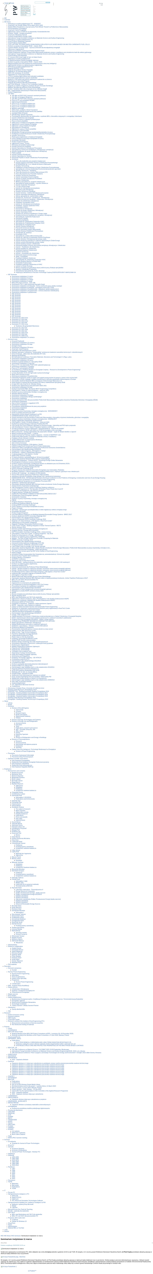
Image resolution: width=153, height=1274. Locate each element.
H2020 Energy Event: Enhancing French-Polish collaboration (31, 446)
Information (15, 975)
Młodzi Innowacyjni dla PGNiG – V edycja (25, 433)
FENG (10, 1028)
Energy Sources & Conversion (25, 891)
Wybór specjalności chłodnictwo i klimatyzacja (26, 622)
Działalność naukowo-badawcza (26, 790)
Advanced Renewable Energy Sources (28, 904)
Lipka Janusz (16, 850)
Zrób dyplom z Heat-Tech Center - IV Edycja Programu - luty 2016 (32, 533)
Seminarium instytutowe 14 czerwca (23, 337)
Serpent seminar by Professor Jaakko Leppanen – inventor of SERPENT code (36, 435)
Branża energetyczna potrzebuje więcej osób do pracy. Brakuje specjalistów (39, 267)
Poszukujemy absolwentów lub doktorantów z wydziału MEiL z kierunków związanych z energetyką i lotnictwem (47, 116)
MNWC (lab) (19, 882)
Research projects (21, 934)
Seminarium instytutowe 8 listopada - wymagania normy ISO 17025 (33, 287)
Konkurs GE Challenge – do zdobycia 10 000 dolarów (29, 473)
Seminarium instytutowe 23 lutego (22, 395)
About (6, 701)
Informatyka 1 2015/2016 (23, 797)
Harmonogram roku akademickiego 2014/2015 (26, 587)
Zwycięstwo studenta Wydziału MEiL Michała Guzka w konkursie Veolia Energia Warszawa (40, 484)
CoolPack (15, 1219)
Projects (6, 1026)
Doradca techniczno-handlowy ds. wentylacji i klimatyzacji (34, 215)
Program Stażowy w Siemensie (22, 501)
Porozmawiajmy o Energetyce (17, 28)
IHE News (7, 22)
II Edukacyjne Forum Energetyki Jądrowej (25, 495)
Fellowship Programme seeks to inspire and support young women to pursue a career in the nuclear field (44, 377)
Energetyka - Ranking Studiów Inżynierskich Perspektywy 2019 (28, 696)
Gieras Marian (16, 805)
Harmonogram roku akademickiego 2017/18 (25, 466)
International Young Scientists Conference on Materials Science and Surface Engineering (36, 38)
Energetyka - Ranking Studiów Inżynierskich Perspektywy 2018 (28, 694)
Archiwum (15, 159)
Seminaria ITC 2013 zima (20, 321)
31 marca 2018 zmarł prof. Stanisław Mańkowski (27, 465)
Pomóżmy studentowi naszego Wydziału (24, 634)
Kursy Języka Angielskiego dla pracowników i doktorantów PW (31, 676)
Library (10, 703)
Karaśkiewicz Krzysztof (19, 828)
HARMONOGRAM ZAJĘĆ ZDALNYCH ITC (25, 416)
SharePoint (11, 1223)
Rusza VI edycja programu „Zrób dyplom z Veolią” (27, 444)
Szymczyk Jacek (17, 922)
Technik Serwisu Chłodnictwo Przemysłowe (29, 231)
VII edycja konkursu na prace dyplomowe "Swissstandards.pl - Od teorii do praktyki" (38, 428)
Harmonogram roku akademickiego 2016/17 (25, 517)
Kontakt (14, 970)
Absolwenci (11, 1007)
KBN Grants (12, 1018)
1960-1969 (15, 1158)
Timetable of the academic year (21, 651)
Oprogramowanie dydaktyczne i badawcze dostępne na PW (27, 1202)
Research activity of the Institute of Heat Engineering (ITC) (26, 1021)
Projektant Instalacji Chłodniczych (26, 250)
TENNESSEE (12, 1119)
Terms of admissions (18, 977)
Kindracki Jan (16, 831)
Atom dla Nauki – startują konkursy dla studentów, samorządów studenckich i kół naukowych (41, 562)
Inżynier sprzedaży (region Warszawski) (28, 229)
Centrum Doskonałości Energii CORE (20, 36)
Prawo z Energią (17, 508)
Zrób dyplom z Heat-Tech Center (22, 575)
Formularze (11, 1180)
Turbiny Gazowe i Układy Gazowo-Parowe (25, 1005)
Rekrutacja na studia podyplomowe (19, 58)
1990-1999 (15, 1163)
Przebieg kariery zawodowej (24, 846)
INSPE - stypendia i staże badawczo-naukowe (26, 605)
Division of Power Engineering (25, 751)
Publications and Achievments (25, 799)
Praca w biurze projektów (20, 121)
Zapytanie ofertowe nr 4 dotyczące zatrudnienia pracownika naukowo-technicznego (38, 1068)
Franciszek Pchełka (18, 409)
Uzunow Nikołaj (17, 929)
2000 (13, 1173)
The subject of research (23, 809)
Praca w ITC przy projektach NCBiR (23, 100)
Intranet (6, 1231)
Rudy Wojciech (16, 907)
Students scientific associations (18, 758)
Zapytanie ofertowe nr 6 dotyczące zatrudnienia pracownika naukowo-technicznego (38, 1071)
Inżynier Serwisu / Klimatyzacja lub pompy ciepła (31, 239)
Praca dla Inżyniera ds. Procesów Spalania (29, 174)
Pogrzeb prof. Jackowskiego (21, 649)
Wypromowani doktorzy (23, 716)
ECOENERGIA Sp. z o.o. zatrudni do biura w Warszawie (33, 164)
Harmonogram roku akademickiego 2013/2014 (26, 613)
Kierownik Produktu (22, 218)
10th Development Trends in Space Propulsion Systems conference (33, 487)
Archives (7, 1139)
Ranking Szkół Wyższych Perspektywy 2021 (22, 697)
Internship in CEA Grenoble (20, 130)
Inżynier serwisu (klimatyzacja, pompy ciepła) (30, 242)
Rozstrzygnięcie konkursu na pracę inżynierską (26, 462)
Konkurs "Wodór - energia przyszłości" (20, 33)
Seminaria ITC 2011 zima (20, 329)
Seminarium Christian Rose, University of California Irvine (26, 688)
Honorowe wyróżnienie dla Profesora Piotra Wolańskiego (30, 567)
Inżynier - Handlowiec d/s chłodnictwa (27, 247)
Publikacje (19, 789)
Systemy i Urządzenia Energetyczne (23, 990)
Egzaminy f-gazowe (22, 734)
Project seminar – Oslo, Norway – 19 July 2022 (26, 1089)
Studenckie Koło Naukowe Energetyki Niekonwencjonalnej (30, 762)
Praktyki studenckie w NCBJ (21, 441)
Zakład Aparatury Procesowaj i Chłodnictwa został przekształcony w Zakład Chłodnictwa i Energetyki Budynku (46, 616)
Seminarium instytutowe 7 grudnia (22, 371)
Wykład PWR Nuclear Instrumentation (24, 640)
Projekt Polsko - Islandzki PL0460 (22, 673)
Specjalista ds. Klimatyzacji (20, 127)
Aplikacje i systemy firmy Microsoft (22, 1204)
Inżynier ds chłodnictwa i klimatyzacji (27, 201)
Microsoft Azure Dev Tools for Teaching (20, 1209)
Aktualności (19, 942)
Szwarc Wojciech (17, 961)
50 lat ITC (11, 1145)
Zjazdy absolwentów (18, 1009)
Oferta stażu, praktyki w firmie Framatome (25, 110)
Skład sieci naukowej (18, 1132)
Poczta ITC (11, 1192)
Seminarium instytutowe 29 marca (22, 360)
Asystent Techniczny (22, 251)
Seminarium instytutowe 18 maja (22, 387)
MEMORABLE (12, 1057)
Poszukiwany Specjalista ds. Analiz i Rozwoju (30, 271)
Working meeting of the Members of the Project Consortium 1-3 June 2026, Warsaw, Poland (40, 1035)
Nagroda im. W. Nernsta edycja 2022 (19, 71)
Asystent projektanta (22, 220)
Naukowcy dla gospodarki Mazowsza (27, 326)
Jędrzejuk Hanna (17, 825)
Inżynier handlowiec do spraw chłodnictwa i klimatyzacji (29, 151)
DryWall (10, 1116)
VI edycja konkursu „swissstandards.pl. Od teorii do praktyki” (30, 457)
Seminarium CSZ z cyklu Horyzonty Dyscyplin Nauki (28, 284)
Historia (18, 718)
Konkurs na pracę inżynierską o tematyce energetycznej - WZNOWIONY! (34, 411)
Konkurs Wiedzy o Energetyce (21, 557)
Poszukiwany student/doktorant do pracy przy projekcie (29, 406)
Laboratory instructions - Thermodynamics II (29, 889)
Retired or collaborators (15, 946)
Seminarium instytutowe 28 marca (22, 347)
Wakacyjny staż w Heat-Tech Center (23, 560)
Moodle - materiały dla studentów (18, 1211)
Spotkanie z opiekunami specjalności (23, 482)
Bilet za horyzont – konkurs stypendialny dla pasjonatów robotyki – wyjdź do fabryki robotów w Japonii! (44, 432)
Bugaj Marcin (16, 782)
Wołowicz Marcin (17, 939)
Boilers (18, 835)
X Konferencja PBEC (18, 662)
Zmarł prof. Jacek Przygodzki (17, 30)
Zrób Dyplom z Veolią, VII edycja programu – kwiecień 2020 (30, 422)
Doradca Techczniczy (18, 135)
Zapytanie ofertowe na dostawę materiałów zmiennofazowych (31, 1104)
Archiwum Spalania (18, 1148)
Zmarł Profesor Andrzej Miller (17, 43)
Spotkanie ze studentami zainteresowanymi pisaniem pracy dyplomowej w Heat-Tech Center (41, 608)
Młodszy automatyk (18, 108)
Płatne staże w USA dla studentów (22, 637)
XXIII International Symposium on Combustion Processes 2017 (31, 481)
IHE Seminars (12, 274)
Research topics (21, 713)
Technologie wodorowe (19, 1004)
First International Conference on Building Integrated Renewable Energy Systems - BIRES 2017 (42, 514)
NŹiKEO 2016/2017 (22, 902)
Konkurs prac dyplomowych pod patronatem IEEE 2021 (29, 385)
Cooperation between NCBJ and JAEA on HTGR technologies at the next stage (37, 430)
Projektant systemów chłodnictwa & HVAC (29, 264)
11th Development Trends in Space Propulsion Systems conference (33, 427)
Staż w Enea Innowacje (19, 443)
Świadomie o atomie (18, 581)
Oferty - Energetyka (22, 256)
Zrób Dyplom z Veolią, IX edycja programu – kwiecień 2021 (30, 390)
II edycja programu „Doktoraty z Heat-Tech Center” (27, 544)
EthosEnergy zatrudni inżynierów (22, 114)
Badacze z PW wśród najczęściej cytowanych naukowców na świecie (30, 79)
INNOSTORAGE (13, 1103)
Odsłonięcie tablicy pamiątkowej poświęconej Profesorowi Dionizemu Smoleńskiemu (38, 447)
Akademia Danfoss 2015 (19, 565)
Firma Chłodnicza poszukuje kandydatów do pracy (28, 138)
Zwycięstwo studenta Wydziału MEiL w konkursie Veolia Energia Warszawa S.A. (37, 381)
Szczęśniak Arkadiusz (19, 919)
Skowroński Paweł (18, 916)
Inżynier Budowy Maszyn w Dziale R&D (28, 261)
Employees (19, 746)
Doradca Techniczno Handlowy (25, 191)
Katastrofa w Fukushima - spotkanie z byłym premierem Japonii (31, 603)
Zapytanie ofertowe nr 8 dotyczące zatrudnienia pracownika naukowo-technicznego (38, 1074)
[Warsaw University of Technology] (15, 14)
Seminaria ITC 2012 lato (19, 328)
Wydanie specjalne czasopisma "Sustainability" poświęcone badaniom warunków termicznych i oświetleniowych (47, 352)
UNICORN (11, 1112)
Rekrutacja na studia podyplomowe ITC (20, 39)
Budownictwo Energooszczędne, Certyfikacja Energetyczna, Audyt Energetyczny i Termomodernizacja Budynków (47, 999)
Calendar (7, 20)
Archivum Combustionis (19, 1150)
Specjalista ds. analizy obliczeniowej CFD (29, 236)
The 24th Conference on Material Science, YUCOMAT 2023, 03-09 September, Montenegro (40, 1049)
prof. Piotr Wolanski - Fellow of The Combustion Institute (25, 84)
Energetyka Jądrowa (18, 1000)
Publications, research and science (27, 728)
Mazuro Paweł (16, 857)
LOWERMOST (12, 1096)
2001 (13, 1175)
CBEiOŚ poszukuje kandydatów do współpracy (27, 611)
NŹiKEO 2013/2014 (22, 896)
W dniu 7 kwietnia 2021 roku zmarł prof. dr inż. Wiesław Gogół (27, 89)
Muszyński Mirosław (18, 869)
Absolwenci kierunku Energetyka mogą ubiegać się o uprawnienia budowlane (36, 476)
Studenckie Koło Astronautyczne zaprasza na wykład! (28, 675)
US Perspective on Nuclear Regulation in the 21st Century (30, 584)
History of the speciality (19, 978)
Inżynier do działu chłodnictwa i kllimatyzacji (29, 210)
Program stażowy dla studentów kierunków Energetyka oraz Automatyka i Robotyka (38, 470)
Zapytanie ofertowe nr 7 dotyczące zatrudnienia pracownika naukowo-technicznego (38, 1073)
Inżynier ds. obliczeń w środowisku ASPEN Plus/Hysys (33, 237)
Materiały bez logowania (23, 853)
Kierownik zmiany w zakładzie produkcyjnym (26, 119)
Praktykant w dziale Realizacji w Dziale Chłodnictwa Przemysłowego (33, 134)
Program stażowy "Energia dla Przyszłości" (25, 492)
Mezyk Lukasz (16, 858)
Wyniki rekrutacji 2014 (19, 595)
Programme (15, 980)
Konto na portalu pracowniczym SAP (23, 412)
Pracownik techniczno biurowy (25, 228)
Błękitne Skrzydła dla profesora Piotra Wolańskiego (24, 87)
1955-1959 (15, 1157)
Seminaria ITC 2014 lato (19, 319)
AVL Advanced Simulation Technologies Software (27, 1200)
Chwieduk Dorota (17, 792)
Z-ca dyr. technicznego (23, 186)
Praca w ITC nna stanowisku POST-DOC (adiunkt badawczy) (31, 365)
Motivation (15, 1183)
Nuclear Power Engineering (17, 972)
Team (17, 726)
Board (10, 704)
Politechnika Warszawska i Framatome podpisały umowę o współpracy (34, 436)
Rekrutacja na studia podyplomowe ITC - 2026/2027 (24, 23)
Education (19, 724)
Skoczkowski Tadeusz (19, 914)
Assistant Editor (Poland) (19, 113)
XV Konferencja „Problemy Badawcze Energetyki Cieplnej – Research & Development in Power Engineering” (46, 369)
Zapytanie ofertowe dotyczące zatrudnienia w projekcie (29, 1099)
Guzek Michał (16, 822)
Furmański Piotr (17, 802)
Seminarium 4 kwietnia (19, 497)
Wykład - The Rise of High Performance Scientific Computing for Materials (35, 538)
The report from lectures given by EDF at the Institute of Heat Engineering (35, 551)
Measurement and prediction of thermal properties (27, 1023)
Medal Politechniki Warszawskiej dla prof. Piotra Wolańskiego (31, 576)
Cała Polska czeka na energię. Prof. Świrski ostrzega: (28, 546)
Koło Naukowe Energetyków (21, 760)
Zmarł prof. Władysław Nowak (17, 35)
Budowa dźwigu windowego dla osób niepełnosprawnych (30, 641)
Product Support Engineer (20, 141)
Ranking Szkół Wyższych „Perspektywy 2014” (22, 689)
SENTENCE (12, 1056)
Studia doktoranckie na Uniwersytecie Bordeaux (27, 439)
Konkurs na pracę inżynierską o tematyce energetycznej (29, 498)
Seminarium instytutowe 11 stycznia (23, 363)
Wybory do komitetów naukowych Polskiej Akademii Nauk (26, 51)
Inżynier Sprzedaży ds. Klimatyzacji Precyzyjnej (27, 148)
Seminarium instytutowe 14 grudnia (23, 366)
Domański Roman (17, 950)
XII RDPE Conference (19, 559)
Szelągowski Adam (18, 920)
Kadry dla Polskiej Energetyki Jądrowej (24, 654)
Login (101, 4)
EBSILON (15, 1196)
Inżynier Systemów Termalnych (25, 185)
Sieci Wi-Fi (11, 1212)
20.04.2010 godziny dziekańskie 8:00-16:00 (25, 670)
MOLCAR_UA (12, 1047)
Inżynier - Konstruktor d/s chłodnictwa (27, 253)
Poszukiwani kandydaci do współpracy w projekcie (28, 586)
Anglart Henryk (16, 948)
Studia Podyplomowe (15, 92)
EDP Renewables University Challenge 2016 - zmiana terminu (31, 532)
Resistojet (19, 860)
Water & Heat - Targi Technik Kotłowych (24, 632)
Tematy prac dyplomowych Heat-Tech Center (26, 610)
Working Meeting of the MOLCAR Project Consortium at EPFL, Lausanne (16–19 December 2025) (42, 1033)
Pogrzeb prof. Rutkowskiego (21, 648)
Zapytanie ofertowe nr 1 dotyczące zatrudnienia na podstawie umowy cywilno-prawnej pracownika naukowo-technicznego (50, 1063)
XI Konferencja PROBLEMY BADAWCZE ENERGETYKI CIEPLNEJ (33, 621)
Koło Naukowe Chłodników (20, 763)
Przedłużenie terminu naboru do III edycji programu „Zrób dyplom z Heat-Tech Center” (38, 571)
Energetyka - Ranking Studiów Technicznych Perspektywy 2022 (28, 699)
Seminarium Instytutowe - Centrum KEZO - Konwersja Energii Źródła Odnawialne (37, 460)
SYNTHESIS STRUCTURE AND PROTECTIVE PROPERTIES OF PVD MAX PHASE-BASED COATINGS (49, 1045)
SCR (9, 1115)
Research (19, 741)
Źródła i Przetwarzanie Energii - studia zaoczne (30, 893)
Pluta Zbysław (16, 956)
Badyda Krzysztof (17, 772)
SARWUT (11, 1127)
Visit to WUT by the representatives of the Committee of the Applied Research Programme (40, 1091)
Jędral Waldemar (17, 951)
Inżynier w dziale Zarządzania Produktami (29, 178)
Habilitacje (11, 1153)
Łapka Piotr (15, 851)
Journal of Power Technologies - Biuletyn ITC (26, 1152)
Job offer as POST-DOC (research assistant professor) (29, 95)
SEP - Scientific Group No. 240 (25, 729)
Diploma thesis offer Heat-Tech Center (24, 630)
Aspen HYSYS (16, 1197)
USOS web (23, 15)
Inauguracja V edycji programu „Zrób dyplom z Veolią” (29, 451)
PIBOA (14, 500)
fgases (18, 736)
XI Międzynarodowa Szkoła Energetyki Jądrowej (23, 60)
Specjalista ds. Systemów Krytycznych (28, 216)
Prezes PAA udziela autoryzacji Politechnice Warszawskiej (30, 474)
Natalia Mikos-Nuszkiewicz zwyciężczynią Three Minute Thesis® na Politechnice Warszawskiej (38, 27)
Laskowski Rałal (17, 841)
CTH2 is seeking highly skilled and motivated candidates (26, 76)
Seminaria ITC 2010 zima (20, 332)
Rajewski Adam (17, 888)
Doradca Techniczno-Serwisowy (26, 175)
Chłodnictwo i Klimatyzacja (20, 989)
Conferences (16, 686)
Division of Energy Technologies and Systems (26, 719)
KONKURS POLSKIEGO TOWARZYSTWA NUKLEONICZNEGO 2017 (34, 494)
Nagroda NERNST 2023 (15, 68)
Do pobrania (12, 1141)
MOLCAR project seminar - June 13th (23, 283)
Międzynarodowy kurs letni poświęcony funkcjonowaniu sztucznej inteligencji (32, 63)
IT (4, 1190)
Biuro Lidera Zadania (18, 1134)
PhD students (12, 964)
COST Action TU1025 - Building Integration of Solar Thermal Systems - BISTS (36, 525)
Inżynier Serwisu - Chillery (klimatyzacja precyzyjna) (32, 193)
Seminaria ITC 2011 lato (19, 331)
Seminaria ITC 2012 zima (20, 324)
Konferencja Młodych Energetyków (23, 627)
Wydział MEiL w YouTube (16, 1228)
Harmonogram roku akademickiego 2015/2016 (26, 541)
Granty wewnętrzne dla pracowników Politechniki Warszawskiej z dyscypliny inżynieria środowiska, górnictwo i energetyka (50, 417)
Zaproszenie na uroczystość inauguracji (24, 522)
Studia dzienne (13, 987)
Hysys (10, 1224)
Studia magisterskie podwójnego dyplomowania (27, 420)
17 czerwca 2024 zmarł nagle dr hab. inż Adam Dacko (25, 57)
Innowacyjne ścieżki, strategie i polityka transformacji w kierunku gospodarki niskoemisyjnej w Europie (44, 379)
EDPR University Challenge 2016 (22, 540)
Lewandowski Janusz (18, 843)
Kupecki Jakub (16, 954)
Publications (19, 815)
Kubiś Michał (16, 837)
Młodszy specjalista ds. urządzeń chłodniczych (30, 181)
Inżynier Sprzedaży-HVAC (24, 212)
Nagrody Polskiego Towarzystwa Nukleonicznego (27, 524)
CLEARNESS (12, 1030)
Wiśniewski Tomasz (18, 936)
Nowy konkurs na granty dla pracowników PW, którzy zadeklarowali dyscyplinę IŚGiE (38, 382)
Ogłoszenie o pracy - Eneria (20, 143)
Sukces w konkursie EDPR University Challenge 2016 (29, 519)
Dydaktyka (19, 787)
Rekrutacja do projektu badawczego (23, 145)
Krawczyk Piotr (16, 833)
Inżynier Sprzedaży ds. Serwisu (22, 156)
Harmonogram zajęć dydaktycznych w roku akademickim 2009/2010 (33, 680)
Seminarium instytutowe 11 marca (22, 276)
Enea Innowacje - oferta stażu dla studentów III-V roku (29, 354)
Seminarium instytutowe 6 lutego (22, 281)
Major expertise (20, 810)
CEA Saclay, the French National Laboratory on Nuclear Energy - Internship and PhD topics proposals (44, 425)
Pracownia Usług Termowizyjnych (22, 757)
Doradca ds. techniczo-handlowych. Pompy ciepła (31, 213)
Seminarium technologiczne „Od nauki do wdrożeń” (28, 490)
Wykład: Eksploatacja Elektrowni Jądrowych (26, 646)
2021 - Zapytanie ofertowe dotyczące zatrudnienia (27, 1094)
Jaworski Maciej (17, 823)
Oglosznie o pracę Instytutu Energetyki (24, 126)
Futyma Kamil (16, 804)
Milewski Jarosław (17, 862)
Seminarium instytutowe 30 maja (22, 344)
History (18, 732)
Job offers (11, 93)
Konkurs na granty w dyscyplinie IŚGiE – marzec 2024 (25, 46)
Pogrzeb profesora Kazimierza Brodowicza (25, 669)
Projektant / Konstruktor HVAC (25, 202)
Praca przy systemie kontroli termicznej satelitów (27, 111)
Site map (101, 3)
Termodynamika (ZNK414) (24, 886)
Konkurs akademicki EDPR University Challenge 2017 (29, 516)
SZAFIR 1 (11, 1076)
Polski (7, 3)
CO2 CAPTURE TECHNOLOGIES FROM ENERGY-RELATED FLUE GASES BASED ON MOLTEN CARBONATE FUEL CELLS (49, 44)
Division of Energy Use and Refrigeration (25, 721)
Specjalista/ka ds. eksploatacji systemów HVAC (31, 259)
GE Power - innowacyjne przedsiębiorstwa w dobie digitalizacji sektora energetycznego (39, 509)
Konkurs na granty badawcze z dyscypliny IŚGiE (27, 362)
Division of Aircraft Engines (20, 708)
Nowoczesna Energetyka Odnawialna (24, 1002)
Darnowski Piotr (17, 795)
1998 (13, 1170)
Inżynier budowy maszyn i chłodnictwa (28, 244)
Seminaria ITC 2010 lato (19, 334)
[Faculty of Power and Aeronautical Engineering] (5, 15)
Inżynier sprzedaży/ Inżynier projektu (27, 177)
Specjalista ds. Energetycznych (25, 224)
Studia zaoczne (13, 994)
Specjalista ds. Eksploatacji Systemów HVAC (30, 221)
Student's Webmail (25, 10)
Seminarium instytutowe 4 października (24, 292)
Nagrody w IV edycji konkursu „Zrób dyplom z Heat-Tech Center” (32, 521)
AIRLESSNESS (13, 1097)
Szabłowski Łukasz (18, 917)
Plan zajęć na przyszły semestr (21, 681)
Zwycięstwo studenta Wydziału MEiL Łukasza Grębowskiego (31, 459)
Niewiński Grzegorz (18, 871)
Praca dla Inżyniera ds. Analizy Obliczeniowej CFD (32, 172)
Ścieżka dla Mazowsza (15, 1110)
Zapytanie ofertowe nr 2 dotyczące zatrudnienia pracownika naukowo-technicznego (38, 1065)
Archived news (12, 339)
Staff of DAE (19, 710)
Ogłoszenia (19, 785)
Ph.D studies (12, 995)
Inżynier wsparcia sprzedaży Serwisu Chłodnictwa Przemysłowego (37, 162)
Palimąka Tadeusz (17, 877)
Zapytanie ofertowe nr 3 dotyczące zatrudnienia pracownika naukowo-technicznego (38, 1066)
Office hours (19, 731)
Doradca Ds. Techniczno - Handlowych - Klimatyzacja (32, 197)
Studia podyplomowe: (19, 683)
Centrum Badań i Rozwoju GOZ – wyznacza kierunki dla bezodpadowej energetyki (34, 47)
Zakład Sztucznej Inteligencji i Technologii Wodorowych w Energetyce (34, 749)
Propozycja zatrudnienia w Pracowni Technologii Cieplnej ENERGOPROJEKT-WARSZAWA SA (46, 272)
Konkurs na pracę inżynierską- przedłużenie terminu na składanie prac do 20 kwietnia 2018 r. (41, 463)
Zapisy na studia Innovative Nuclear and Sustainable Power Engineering (34, 606)
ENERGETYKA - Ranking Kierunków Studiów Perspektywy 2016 (28, 691)
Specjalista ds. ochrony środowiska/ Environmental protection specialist (38, 169)
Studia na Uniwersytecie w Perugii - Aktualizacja (27, 535)
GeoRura (11, 1061)
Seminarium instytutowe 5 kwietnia (23, 358)
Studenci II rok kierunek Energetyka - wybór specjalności (29, 549)
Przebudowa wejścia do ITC (21, 659)
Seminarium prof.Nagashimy (21, 656)
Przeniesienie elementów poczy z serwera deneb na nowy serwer (32, 629)
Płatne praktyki (16, 153)
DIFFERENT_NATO (14, 1038)
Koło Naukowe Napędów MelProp (22, 767)
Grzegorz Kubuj (17, 346)
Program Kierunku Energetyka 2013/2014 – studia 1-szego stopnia (33, 619)
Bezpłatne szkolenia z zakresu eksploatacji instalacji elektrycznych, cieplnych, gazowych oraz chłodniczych (45, 471)
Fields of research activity (16, 1015)
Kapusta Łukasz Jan (18, 827)
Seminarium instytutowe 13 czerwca (23, 342)
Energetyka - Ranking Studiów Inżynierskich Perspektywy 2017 (28, 693)
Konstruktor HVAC (21, 234)
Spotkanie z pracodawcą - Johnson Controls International (30, 626)
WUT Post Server (25, 8)
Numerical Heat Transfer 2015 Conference (25, 556)
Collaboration (16, 983)
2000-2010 (15, 1165)
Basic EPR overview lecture (20, 374)
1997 (13, 1169)
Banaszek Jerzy (17, 774)
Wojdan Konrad (17, 937)
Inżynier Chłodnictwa (22, 180)
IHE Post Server (25, 6)
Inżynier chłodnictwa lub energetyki (23, 118)
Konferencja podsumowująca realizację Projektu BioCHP (30, 424)
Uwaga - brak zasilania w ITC (21, 614)
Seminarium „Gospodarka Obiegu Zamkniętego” (27, 397)
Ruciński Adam (16, 906)
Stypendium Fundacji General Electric (24, 653)
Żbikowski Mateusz (18, 941)
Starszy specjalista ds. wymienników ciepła (29, 196)
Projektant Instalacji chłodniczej (26, 258)
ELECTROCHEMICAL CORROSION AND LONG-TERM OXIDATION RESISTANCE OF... (44, 1042)
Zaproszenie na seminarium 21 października (26, 583)
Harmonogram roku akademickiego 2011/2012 (26, 661)
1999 (13, 1172)
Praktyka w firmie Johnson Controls (23, 438)
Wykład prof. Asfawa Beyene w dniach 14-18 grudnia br (29, 678)
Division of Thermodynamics (21, 739)
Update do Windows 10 (19, 1221)
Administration (12, 945)
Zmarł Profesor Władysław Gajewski (19, 41)
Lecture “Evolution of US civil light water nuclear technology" (31, 373)
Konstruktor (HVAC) (22, 207)
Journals (10, 1147)
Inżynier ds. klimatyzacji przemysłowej (28, 188)
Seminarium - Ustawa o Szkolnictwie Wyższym (26, 452)
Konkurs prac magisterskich (20, 645)
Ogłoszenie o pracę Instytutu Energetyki (24, 124)
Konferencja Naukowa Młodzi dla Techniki (25, 503)
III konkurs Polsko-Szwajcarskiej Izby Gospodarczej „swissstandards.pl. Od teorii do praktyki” (41, 554)
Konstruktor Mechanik (19, 140)
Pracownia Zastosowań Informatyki (23, 755)
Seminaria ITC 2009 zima (20, 336)
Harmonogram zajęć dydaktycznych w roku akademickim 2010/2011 (33, 667)
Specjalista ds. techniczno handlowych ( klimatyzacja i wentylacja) (32, 149)
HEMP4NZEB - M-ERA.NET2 (17, 1101)
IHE (5, 18)
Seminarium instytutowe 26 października (24, 376)
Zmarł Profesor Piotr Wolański (17, 55)
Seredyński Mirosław (18, 910)
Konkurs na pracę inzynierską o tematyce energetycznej (29, 392)
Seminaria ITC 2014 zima (20, 317)
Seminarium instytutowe (19, 398)
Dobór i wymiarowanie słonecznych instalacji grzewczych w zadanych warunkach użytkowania (41, 618)
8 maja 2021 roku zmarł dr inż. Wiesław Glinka (26, 384)
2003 (13, 1178)
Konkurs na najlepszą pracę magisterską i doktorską (28, 536)
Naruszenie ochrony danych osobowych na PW (27, 414)
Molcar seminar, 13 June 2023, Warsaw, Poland (27, 1087)
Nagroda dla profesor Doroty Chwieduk (20, 70)
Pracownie (11, 753)
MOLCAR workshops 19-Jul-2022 (18, 73)
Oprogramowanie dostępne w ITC (18, 1194)
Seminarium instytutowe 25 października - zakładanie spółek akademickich (35, 289)
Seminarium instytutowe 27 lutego (22, 279)
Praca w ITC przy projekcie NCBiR (23, 368)
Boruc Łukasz (16, 779)
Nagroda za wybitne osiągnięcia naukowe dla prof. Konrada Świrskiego (30, 86)
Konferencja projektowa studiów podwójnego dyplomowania (31, 1108)
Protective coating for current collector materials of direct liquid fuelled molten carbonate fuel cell (46, 1044)
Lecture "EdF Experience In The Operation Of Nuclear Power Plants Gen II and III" (37, 489)
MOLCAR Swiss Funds (15, 1031)
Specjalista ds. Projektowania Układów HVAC (30, 223)
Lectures (18, 711)
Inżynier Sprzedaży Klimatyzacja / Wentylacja (30, 194)
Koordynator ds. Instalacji (24, 232)
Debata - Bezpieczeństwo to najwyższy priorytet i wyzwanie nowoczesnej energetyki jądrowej (41, 568)
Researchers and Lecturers (16, 771)
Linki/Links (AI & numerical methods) (27, 884)
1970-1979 (15, 1160)
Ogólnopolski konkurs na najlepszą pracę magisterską (25, 65)
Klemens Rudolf (17, 953)
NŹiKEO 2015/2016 (22, 901)
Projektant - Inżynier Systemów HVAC (27, 205)
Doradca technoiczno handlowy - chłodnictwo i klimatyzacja (34, 199)
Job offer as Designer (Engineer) (22, 97)
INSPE (14, 592)
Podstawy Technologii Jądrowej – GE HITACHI (26, 657)
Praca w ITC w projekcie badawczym (23, 103)
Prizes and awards (21, 817)
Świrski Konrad (16, 924)
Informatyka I (20, 912)
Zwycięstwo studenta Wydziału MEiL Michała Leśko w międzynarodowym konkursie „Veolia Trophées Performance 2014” (50, 578)
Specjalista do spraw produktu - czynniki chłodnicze (32, 183)
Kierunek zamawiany (14, 968)
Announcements (21, 723)
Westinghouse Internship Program (18, 81)
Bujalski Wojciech (17, 784)
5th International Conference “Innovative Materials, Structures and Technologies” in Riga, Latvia (41, 357)
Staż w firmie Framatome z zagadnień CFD (25, 403)
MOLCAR (11, 1079)
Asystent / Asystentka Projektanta (26, 269)
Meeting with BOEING (19, 355)
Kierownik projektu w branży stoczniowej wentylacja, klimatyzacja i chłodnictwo (40, 245)
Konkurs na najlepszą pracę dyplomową (24, 564)
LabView (14, 1207)
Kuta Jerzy (15, 840)
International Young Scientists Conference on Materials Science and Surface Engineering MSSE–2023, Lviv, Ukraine (48, 1051)
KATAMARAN (12, 1106)
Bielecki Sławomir (17, 776)
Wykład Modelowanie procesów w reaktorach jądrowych (29, 624)
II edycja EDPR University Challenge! (23, 505)
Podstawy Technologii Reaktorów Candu (24, 638)
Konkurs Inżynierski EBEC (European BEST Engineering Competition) (34, 389)
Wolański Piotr (16, 962)
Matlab (14, 1206)
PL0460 (10, 1126)
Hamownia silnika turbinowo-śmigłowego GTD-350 (28, 543)
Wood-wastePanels (14, 1037)
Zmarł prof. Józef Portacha (20, 349)
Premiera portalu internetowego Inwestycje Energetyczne (30, 529)
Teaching (18, 747)
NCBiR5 (10, 1129)
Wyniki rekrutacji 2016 (19, 527)
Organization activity (22, 812)
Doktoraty (11, 1155)
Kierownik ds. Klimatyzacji (24, 209)
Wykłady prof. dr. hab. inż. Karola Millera (24, 672)
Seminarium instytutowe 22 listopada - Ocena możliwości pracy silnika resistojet (37, 286)
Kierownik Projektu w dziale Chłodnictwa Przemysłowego (30, 157)
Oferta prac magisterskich (16, 49)
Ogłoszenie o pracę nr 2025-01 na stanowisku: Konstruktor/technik (29, 31)
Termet (10, 1123)
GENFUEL (11, 1113)
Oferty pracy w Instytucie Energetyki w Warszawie (27, 122)
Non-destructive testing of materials (23, 1024)
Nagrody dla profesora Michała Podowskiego (22, 82)
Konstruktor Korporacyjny (24, 263)
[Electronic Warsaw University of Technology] (34, 14)
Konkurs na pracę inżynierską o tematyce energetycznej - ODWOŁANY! (34, 419)
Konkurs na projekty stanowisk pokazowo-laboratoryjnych (30, 664)
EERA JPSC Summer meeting (21, 455)
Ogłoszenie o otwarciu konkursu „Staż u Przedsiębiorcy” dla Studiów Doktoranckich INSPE (40, 599)
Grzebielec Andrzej (18, 807)
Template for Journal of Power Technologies (25, 1143)
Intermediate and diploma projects (26, 744)
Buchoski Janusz (17, 780)
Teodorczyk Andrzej (18, 927)
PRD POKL (11, 1124)
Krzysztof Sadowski (18, 341)
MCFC (10, 1118)
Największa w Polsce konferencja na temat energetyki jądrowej (31, 589)
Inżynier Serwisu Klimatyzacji (21, 154)
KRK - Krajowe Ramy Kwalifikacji (18, 985)
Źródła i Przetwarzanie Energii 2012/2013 (29, 894)
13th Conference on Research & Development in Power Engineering (33, 479)
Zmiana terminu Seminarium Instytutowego (25, 486)
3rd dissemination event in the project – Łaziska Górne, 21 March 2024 (34, 1086)
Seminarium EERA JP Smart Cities (23, 602)
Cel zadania (15, 1131)
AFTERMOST (12, 1078)
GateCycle (15, 1199)
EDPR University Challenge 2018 (22, 468)
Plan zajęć (19, 818)
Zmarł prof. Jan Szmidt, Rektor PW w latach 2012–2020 (25, 25)
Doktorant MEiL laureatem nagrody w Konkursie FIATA (29, 573)
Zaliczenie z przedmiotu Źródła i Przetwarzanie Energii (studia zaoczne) (38, 899)
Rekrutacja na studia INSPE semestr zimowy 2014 (27, 591)
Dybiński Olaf (16, 801)
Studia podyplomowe (14, 997)
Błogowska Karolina (18, 777)
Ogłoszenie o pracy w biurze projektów (24, 129)
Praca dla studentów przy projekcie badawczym (31, 161)
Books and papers (21, 714)
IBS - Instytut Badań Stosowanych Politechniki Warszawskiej (27, 90)
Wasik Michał (16, 930)
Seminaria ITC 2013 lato (19, 322)
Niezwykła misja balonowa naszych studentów (22, 78)
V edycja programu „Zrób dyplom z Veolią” (25, 454)
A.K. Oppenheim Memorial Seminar (23, 684)
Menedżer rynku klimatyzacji (24, 189)
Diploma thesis (20, 820)
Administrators (12, 1226)
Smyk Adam (15, 959)
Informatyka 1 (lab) (21, 881)
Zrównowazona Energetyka (20, 992)
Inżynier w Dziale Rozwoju (24, 266)
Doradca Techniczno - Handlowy (26, 170)
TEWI (10, 1136)
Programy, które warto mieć (16, 1218)
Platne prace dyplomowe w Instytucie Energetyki (27, 137)
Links (6, 1230)
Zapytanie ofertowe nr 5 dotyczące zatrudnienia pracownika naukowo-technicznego (38, 1069)
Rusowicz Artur (16, 909)
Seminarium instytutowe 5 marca (22, 278)
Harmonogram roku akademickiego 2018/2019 (26, 449)
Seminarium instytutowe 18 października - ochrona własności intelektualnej (35, 290)
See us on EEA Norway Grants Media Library (26, 1084)
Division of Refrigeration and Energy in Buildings (31, 737)
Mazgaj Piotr (16, 830)
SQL (9, 1011)
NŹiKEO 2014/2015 (22, 897)
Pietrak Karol (16, 879)
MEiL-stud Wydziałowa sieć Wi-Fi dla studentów (27, 597)
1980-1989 (15, 1162)
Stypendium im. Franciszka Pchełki (19, 74)
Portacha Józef (16, 958)
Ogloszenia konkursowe (19, 102)
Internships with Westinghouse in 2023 (24, 350)
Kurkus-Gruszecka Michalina (21, 838)
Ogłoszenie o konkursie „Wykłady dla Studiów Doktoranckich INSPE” (33, 600)
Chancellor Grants (13, 1019)
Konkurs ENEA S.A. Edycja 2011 (22, 665)
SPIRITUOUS (12, 1054)
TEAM (10, 1182)
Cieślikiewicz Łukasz (18, 794)
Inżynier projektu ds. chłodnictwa (26, 248)
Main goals (15, 1185)
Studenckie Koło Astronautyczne (22, 765)
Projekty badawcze (22, 814)
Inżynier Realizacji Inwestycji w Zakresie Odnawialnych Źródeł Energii (38, 240)
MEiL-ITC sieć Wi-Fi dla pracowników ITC (25, 579)
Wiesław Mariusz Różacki (20, 393)
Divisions (11, 706)
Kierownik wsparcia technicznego (26, 255)
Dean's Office (24, 12)
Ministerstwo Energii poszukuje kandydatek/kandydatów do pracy (32, 132)
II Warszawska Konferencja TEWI (22, 635)
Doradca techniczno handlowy (21, 146)
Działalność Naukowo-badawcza (26, 867)
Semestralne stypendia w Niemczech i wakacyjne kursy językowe (32, 643)
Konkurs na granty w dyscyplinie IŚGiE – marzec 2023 (25, 62)
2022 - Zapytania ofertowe (20, 1059)
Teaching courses (21, 932)
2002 (13, 1176)
